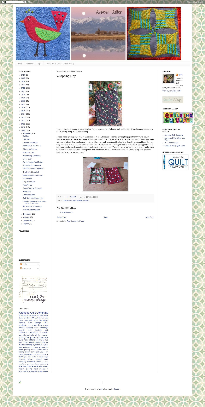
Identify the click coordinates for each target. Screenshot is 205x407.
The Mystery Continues (31, 156)
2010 (23, 127)
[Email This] (85, 197)
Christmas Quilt (29, 195)
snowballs (45, 362)
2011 (23, 124)
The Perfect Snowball (31, 172)
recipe (46, 357)
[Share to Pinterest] (96, 197)
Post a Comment (66, 212)
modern (22, 345)
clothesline (23, 333)
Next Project (27, 185)
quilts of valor (37, 357)
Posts (24, 264)
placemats (28, 354)
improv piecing (35, 342)
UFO (46, 323)
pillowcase (40, 352)
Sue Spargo (34, 323)
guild (21, 340)
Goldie (27, 318)
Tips (39, 64)
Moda (36, 320)
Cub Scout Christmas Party (33, 198)
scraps (30, 359)
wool (36, 369)
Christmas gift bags (69, 200)
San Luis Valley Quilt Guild (175, 146)
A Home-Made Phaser (31, 210)
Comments (26, 268)
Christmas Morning (30, 149)
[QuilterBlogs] (172, 103)
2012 (23, 121)
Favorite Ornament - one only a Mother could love (34, 202)
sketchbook (31, 362)
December (27, 133)
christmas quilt (41, 330)
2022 (23, 88)
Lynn (180, 75)
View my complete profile (171, 91)
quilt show (27, 357)
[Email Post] (81, 197)
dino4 (101, 389)
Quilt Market (43, 320)
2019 (23, 98)
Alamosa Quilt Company (33, 312)
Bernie (25, 315)
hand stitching (30, 340)
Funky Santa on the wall (32, 165)
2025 (23, 78)
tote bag (22, 366)
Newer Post (61, 217)
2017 (23, 104)
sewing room (42, 359)
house (25, 342)
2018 (23, 101)
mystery (29, 345)
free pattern (31, 337)
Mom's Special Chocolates (33, 175)
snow (39, 362)
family (35, 335)
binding (22, 328)
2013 (23, 117)
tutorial (30, 366)
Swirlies (26, 136)
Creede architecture (30, 143)
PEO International (171, 143)
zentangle (39, 371)
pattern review (36, 350)
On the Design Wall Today (33, 162)
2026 (23, 75)
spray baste (30, 364)
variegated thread (41, 366)
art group (32, 325)
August (26, 224)
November (27, 214)
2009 (23, 130)
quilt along (37, 354)
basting (45, 325)
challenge (44, 327)
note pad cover (25, 347)
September (27, 220)
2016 (23, 108)
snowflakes (22, 364)
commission (33, 333)
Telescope (27, 192)
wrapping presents (83, 200)
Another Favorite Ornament (33, 169)
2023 (23, 85)
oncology (34, 347)
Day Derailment (29, 182)
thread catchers (40, 364)
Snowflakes (27, 178)
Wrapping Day (28, 152)
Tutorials (30, 64)
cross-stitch (44, 333)
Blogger (117, 389)
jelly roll (45, 342)
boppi (36, 328)
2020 (23, 95)
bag (40, 325)
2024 (23, 82)
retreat (22, 359)
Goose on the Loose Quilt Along (60, 64)
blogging (29, 328)
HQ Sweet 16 (37, 318)
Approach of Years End (31, 146)
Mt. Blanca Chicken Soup (32, 207)
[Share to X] (91, 197)
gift (38, 337)
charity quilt (25, 330)
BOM (21, 315)
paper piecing (24, 350)
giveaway (44, 338)
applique (22, 325)
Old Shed (26, 139)
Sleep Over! (27, 159)
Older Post (149, 217)
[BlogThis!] (88, 197)
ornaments (43, 347)
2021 (23, 91)
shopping (22, 362)
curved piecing (25, 335)
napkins (45, 345)
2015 (23, 111)
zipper (45, 371)
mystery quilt (37, 345)
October (26, 217)
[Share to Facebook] (93, 197)
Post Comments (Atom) (75, 221)
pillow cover (30, 352)
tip (47, 364)
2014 (23, 114)
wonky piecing (25, 369)
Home (19, 64)
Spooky (22, 323)
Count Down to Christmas (32, 188)
